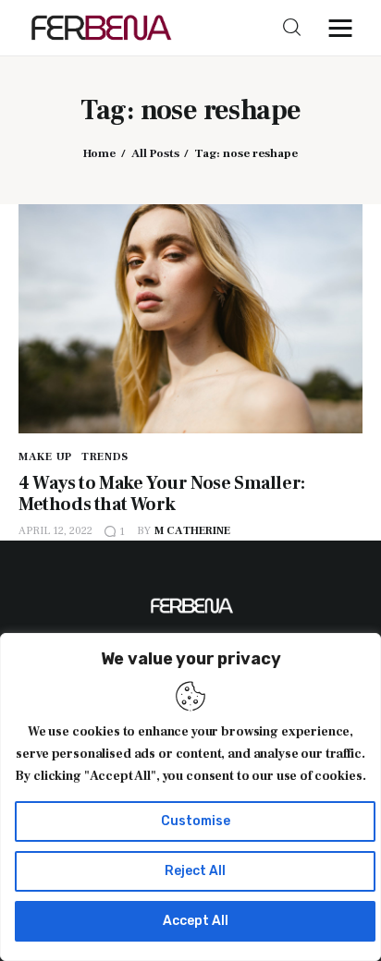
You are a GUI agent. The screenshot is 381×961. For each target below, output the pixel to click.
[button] (345, 27)
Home (99, 153)
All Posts (155, 153)
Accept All (195, 921)
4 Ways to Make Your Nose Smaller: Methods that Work (161, 494)
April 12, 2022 (55, 531)
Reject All (195, 871)
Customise (195, 821)
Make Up (45, 457)
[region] (190, 797)
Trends (105, 457)
